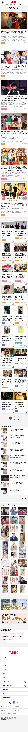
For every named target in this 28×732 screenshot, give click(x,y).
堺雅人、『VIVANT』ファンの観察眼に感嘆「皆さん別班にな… (17, 476)
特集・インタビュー (7, 685)
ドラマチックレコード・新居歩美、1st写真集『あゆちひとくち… (18, 456)
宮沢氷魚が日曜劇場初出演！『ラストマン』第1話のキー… (7, 297)
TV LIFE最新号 (6, 697)
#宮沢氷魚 (7, 648)
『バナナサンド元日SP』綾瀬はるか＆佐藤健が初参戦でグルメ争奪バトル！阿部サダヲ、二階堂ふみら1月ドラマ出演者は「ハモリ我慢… (14, 168)
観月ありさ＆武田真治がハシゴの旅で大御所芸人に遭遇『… (7, 276)
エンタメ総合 (18, 343)
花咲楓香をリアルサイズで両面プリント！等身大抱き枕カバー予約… (18, 483)
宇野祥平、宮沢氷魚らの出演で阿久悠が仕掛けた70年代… (7, 255)
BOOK (4, 693)
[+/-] (25, 681)
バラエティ (4, 108)
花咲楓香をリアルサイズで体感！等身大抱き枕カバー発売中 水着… (18, 450)
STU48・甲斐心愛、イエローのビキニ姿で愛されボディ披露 (18, 489)
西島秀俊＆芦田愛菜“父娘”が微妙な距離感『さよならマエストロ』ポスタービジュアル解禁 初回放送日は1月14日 (14, 205)
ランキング (5, 689)
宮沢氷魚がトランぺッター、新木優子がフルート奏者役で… (20, 233)
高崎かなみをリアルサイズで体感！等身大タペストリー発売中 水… (18, 436)
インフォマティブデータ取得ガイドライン (9, 713)
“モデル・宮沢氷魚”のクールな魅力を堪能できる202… (20, 338)
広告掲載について (4, 710)
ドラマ (3, 76)
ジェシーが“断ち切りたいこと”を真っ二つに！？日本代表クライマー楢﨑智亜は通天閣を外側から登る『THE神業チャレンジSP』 (14, 98)
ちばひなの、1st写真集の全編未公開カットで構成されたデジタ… (18, 463)
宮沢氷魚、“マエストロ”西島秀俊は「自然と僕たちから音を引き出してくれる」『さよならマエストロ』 (14, 32)
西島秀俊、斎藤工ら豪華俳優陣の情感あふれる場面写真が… (7, 404)
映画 (3, 322)
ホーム (2, 648)
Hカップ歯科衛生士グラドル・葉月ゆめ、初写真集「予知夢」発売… (17, 470)
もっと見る (24, 498)
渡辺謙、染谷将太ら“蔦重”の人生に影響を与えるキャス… (20, 255)
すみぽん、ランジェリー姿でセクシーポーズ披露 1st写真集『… (18, 430)
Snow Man (21, 633)
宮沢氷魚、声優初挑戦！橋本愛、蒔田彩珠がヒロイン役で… (20, 381)
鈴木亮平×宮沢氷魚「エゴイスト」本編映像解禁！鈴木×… (7, 318)
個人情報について (18, 706)
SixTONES (12, 633)
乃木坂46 (13, 636)
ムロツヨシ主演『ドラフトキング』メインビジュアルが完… (20, 297)
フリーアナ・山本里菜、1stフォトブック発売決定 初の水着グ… (18, 443)
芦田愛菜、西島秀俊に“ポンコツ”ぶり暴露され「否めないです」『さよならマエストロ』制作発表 (14, 133)
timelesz (5, 633)
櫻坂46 (20, 636)
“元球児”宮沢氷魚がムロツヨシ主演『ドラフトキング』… (20, 318)
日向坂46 (5, 639)
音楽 (4, 673)
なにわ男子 (5, 636)
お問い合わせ (17, 710)
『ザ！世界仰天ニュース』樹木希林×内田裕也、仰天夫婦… (20, 276)
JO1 (11, 639)
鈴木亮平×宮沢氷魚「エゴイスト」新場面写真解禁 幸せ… (7, 360)
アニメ (4, 669)
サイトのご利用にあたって (6, 706)
